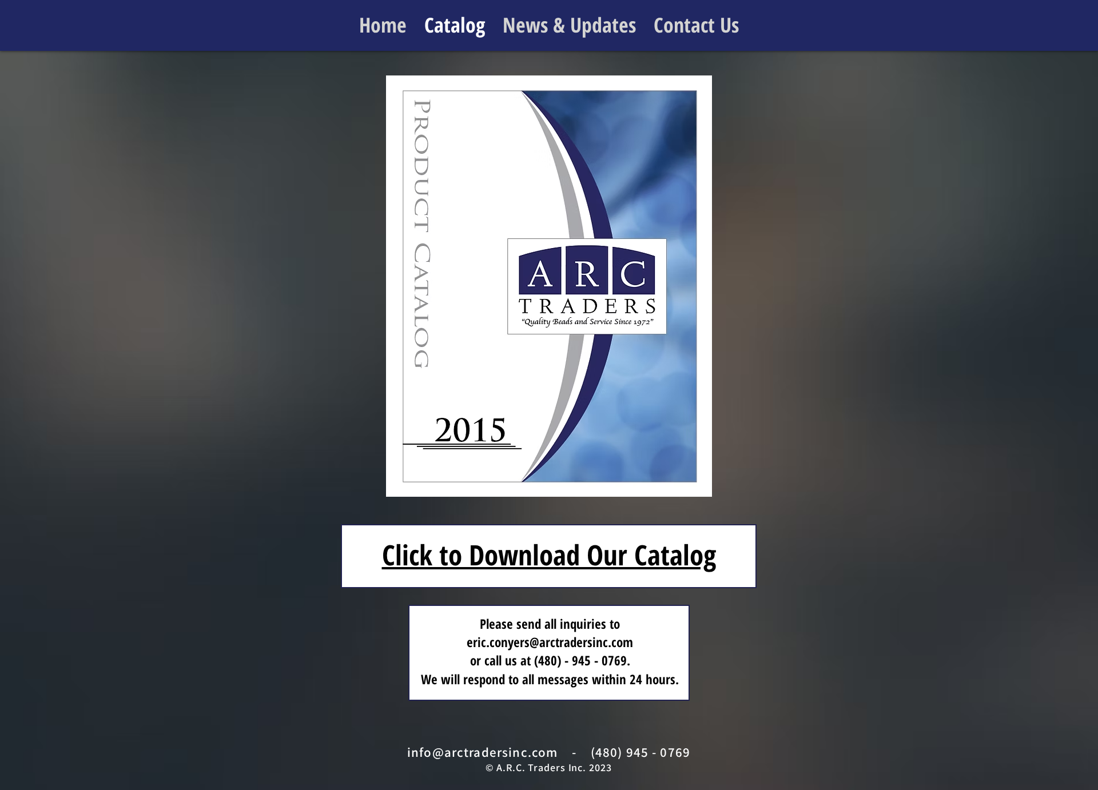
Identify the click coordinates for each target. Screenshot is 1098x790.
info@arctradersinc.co (476, 752)
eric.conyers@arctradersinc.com (550, 642)
